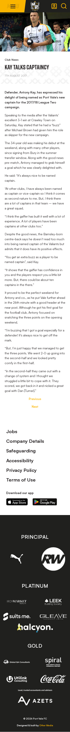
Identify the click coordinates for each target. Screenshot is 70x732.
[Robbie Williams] (53, 558)
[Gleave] (53, 617)
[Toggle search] (63, 6)
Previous (35, 399)
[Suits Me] (16, 616)
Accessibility (20, 460)
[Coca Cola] (53, 679)
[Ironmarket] (16, 602)
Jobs (11, 431)
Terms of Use (21, 480)
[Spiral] (53, 662)
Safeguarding (21, 451)
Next (35, 406)
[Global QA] (16, 662)
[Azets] (35, 697)
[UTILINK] (16, 679)
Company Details (25, 441)
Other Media (46, 725)
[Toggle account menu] (54, 6)
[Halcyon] (35, 628)
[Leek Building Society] (53, 602)
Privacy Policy (21, 470)
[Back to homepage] (35, 6)
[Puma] (16, 558)
